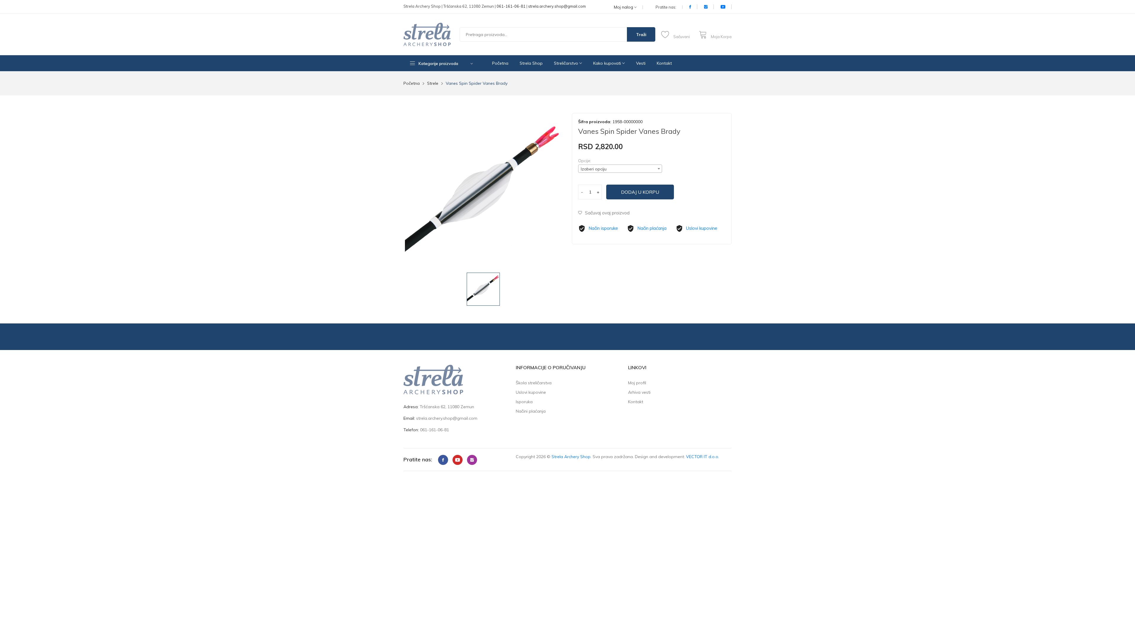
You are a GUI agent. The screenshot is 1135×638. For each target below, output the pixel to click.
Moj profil (637, 382)
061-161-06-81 (511, 6)
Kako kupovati (607, 63)
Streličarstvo (566, 63)
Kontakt (664, 63)
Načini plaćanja (531, 411)
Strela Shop (531, 63)
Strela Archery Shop (571, 456)
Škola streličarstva (534, 382)
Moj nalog (624, 7)
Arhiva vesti (639, 392)
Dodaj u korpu (640, 192)
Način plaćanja (652, 228)
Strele (432, 83)
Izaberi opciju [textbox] (594, 169)
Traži (641, 34)
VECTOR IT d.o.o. (702, 456)
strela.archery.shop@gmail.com (557, 6)
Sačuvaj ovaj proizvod (607, 213)
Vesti (641, 63)
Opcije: (584, 160)
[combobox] (620, 169)
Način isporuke (603, 228)
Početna (500, 63)
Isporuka (524, 401)
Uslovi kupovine (701, 228)
